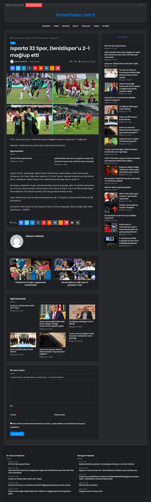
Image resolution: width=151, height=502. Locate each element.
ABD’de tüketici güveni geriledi (118, 187)
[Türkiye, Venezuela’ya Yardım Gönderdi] (111, 208)
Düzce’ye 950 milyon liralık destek (21, 350)
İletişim (105, 26)
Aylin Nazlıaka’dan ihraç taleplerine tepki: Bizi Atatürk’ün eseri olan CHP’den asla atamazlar (123, 54)
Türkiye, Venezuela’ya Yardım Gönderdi (128, 206)
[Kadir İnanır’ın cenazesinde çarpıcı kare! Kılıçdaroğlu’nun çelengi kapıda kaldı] (111, 227)
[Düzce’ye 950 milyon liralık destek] (23, 340)
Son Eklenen (122, 37)
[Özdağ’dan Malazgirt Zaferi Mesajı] (82, 312)
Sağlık (75, 26)
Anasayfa (46, 26)
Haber (56, 26)
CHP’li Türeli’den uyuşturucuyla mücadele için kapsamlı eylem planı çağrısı (122, 159)
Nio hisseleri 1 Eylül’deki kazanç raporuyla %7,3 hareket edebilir (122, 179)
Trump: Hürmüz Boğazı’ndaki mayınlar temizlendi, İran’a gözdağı (81, 335)
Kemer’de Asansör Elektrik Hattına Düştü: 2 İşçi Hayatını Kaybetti (52, 351)
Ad (11, 406)
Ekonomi (65, 26)
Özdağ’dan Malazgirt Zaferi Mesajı (81, 322)
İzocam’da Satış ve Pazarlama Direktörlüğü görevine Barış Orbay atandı (129, 74)
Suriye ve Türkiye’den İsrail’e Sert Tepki (57, 5)
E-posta (13, 415)
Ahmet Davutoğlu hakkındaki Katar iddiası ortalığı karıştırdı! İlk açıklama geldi (52, 323)
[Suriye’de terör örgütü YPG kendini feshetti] (111, 142)
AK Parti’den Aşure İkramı (21, 158)
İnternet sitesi (59, 415)
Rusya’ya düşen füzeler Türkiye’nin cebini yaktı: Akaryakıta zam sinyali (129, 169)
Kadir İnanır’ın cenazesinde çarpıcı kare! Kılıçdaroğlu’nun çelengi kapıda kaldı (128, 228)
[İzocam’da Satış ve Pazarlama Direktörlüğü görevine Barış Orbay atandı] (111, 73)
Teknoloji (86, 26)
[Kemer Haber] (75, 15)
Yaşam (96, 26)
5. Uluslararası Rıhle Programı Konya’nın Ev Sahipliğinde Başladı (128, 240)
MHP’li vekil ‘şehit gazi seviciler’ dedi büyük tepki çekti (128, 196)
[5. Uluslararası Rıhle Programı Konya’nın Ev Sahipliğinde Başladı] (111, 241)
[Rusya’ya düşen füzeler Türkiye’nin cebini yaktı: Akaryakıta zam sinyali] (111, 170)
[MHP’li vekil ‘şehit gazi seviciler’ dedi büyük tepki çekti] (111, 197)
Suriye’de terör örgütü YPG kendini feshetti (128, 140)
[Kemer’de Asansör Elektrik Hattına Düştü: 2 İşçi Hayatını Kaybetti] (53, 340)
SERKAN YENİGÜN (20, 62)
